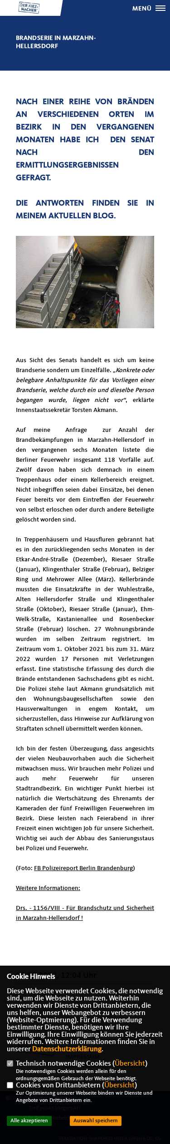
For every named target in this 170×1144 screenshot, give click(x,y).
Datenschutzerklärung (67, 1049)
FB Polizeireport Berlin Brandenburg (83, 868)
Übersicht (130, 1063)
